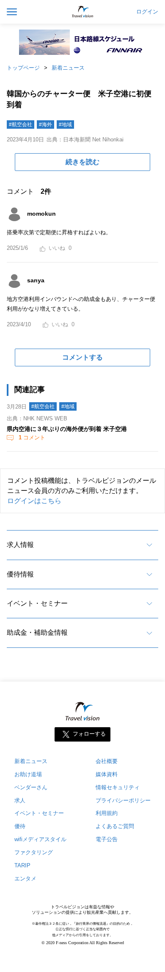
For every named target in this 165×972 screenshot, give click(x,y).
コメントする (82, 357)
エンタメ (25, 878)
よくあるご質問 (115, 826)
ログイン (147, 12)
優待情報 (20, 574)
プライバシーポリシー (123, 800)
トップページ (23, 68)
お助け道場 (28, 774)
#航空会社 (20, 124)
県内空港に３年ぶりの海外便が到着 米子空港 (67, 428)
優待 (19, 826)
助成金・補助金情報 (37, 632)
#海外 (45, 124)
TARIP (22, 865)
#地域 (65, 124)
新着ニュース (68, 68)
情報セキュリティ (118, 787)
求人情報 (20, 544)
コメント (32, 437)
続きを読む (82, 161)
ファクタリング (33, 852)
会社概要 (107, 761)
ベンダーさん (30, 787)
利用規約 (107, 813)
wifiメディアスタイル (40, 839)
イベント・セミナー (37, 603)
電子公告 (107, 839)
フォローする (89, 734)
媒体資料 (107, 774)
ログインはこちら (34, 500)
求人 (19, 800)
